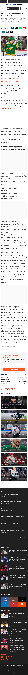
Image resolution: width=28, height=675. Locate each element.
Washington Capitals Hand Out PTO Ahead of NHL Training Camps (16, 615)
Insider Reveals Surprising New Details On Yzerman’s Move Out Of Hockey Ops (16, 647)
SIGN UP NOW (14, 369)
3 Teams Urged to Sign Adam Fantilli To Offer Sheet (13, 405)
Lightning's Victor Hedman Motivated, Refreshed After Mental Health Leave (17, 577)
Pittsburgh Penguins (15, 21)
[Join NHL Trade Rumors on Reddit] (22, 603)
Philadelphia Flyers (5, 21)
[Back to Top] (14, 673)
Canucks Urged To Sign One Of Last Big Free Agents (13, 476)
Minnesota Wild (18, 19)
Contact (4, 654)
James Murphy (6, 108)
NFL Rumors (10, 388)
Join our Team (6, 656)
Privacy (4, 658)
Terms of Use (6, 661)
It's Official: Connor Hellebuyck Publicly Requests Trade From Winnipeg (17, 559)
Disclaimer (5, 659)
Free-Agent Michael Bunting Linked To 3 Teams (12, 447)
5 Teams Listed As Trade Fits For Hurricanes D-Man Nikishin (13, 462)
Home (2, 8)
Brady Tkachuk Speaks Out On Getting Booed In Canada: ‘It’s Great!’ (17, 568)
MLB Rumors (12, 390)
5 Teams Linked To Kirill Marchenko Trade (13, 434)
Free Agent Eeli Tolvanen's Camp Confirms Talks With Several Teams (13, 419)
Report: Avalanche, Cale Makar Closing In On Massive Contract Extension (18, 586)
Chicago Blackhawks (9, 19)
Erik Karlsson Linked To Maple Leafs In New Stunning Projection (18, 631)
